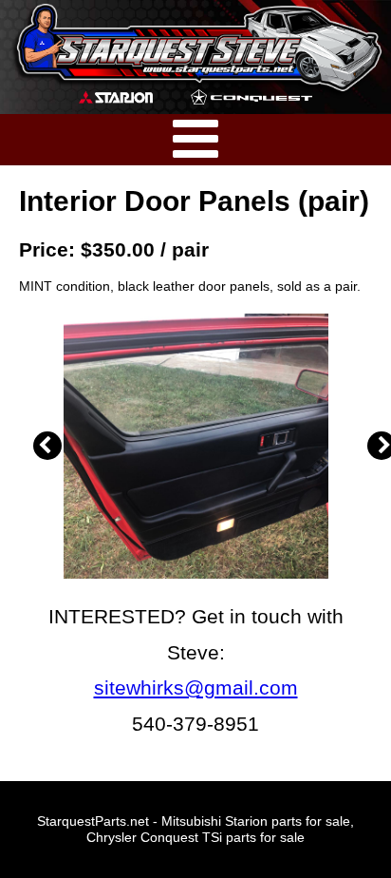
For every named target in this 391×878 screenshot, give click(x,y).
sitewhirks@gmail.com (196, 687)
